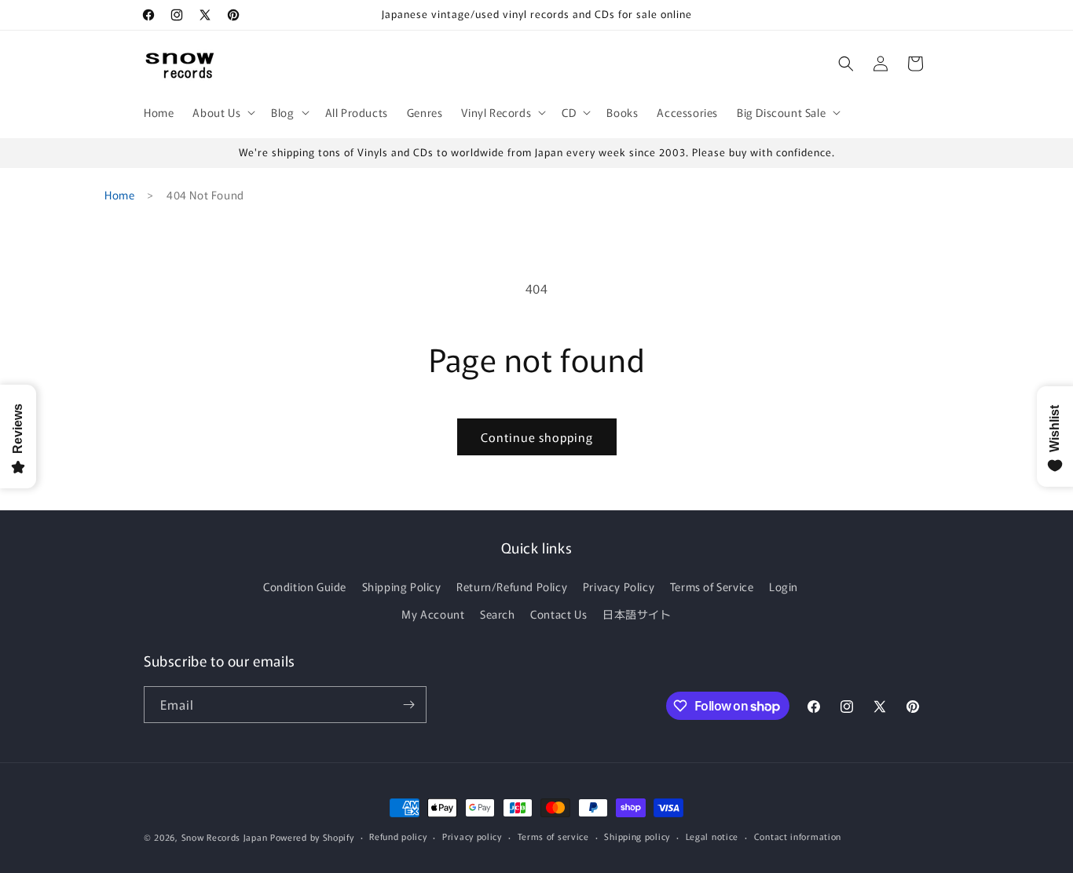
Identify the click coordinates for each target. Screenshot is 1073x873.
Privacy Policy (618, 586)
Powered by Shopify (312, 837)
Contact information (797, 836)
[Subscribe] (408, 704)
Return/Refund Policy (511, 586)
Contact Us (558, 614)
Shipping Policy (401, 586)
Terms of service (553, 836)
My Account (432, 614)
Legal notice (712, 836)
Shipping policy (637, 836)
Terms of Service (712, 586)
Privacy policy (472, 836)
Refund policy (398, 836)
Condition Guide (304, 586)
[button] (222, 112)
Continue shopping (537, 437)
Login (783, 586)
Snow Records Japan (224, 837)
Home (119, 195)
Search (497, 614)
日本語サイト (637, 614)
